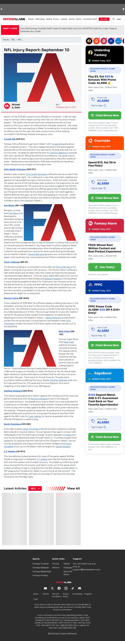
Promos (56, 19)
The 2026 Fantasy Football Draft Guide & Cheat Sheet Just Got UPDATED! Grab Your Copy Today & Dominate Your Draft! (68, 30)
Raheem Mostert (52, 279)
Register (88, 594)
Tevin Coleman (12, 262)
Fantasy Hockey (40, 575)
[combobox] (35, 488)
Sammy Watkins (58, 153)
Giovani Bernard (36, 254)
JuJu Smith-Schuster (15, 169)
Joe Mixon (9, 205)
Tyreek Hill (10, 139)
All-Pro (104, 19)
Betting (49, 19)
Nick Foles (64, 331)
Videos (66, 564)
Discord (72, 19)
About (35, 594)
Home (6, 40)
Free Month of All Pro (90, 19)
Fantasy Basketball (41, 571)
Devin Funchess (12, 424)
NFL (13, 40)
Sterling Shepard (13, 391)
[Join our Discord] (113, 19)
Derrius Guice (11, 298)
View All (73, 488)
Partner (46, 594)
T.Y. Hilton (67, 435)
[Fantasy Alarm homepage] (14, 19)
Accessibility (77, 594)
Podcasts (67, 567)
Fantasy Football (40, 564)
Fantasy (31, 19)
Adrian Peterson (53, 318)
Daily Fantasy (40, 19)
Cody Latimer (35, 416)
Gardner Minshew (58, 380)
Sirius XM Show (67, 573)
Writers (79, 19)
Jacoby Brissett (63, 446)
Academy (64, 19)
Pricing (55, 564)
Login (119, 19)
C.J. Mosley (10, 451)
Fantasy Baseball (40, 567)
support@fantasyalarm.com (86, 569)
